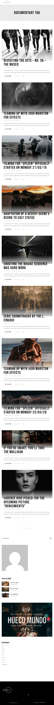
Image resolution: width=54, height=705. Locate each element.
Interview (4, 657)
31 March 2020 (7, 67)
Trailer (13, 509)
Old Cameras (14, 594)
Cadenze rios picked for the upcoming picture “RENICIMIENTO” (24, 502)
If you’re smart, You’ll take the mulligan (24, 450)
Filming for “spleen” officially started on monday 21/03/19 (27, 166)
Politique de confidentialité (40, 702)
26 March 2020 (7, 415)
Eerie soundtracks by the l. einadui (24, 318)
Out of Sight (14, 588)
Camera (13, 323)
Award (3, 648)
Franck (17, 67)
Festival (13, 170)
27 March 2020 (7, 170)
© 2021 (14, 702)
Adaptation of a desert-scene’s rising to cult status (27, 216)
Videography (4, 664)
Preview (3, 659)
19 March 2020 (7, 509)
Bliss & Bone (14, 582)
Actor (13, 415)
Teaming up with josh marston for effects (26, 115)
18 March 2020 (13, 596)
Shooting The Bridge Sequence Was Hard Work (26, 266)
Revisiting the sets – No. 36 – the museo (25, 62)
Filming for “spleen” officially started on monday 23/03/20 (27, 410)
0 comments (17, 76)
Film (13, 67)
